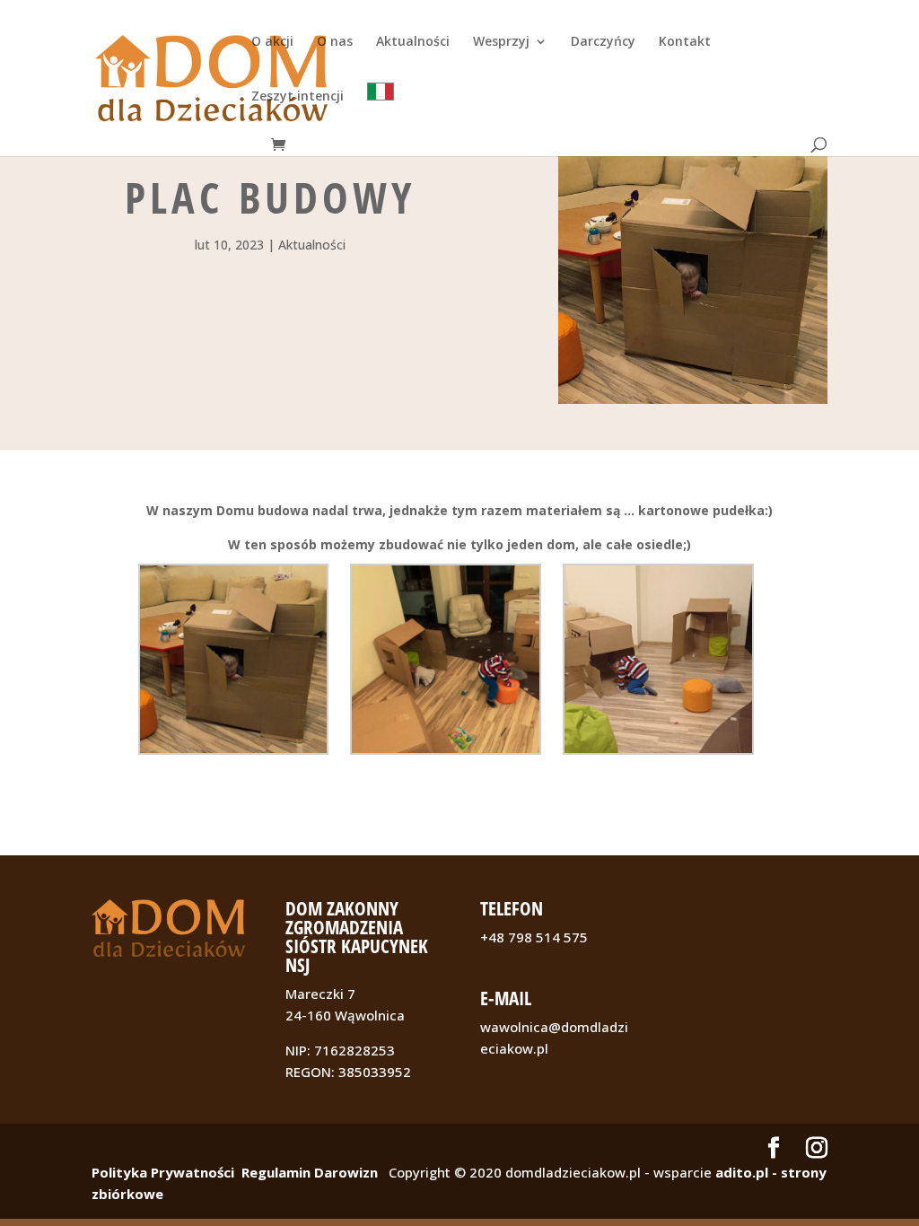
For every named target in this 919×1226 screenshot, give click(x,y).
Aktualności (413, 42)
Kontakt (685, 42)
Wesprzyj (501, 42)
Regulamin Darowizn (309, 1172)
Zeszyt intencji (297, 97)
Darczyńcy (603, 42)
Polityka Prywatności (163, 1172)
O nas (335, 42)
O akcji (272, 42)
